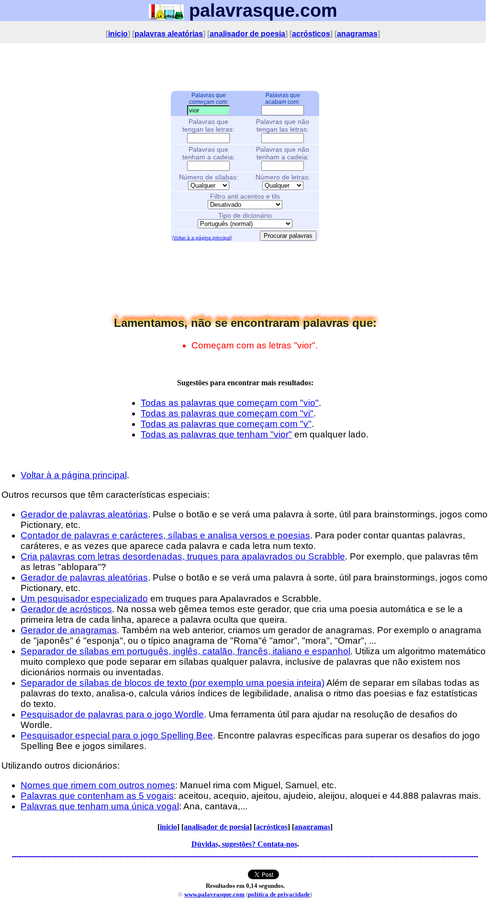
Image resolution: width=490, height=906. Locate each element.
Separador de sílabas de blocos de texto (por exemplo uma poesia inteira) (172, 683)
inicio (118, 34)
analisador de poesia (247, 34)
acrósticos (311, 34)
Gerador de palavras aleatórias (84, 514)
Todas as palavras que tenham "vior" (216, 434)
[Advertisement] (245, 66)
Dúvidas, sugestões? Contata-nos (244, 844)
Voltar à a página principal (202, 237)
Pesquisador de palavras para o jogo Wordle (112, 714)
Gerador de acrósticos (66, 609)
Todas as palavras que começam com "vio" (230, 403)
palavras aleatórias (168, 34)
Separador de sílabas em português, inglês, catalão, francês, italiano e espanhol (185, 651)
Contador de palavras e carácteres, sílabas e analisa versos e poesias (165, 535)
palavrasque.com (260, 10)
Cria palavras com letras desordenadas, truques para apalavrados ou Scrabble (183, 556)
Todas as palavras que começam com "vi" (227, 413)
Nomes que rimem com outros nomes (98, 785)
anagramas (357, 34)
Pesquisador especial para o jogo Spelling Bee (117, 735)
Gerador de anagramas (69, 630)
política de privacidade (279, 894)
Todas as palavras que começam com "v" (226, 424)
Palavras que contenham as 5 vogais (97, 796)
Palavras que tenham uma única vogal (100, 806)
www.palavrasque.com (214, 894)
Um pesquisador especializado (84, 598)
